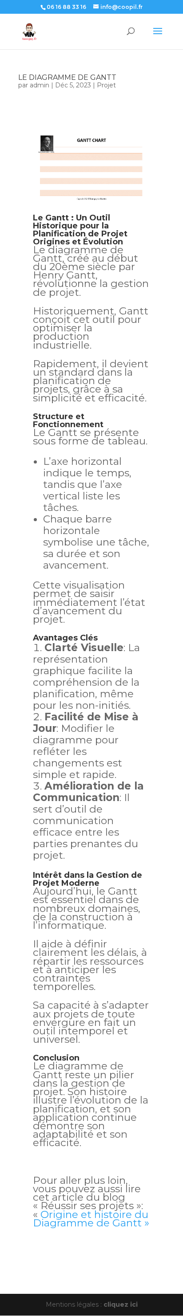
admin (39, 85)
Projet (106, 85)
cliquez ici (120, 1304)
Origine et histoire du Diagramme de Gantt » (91, 1218)
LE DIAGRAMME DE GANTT (67, 77)
